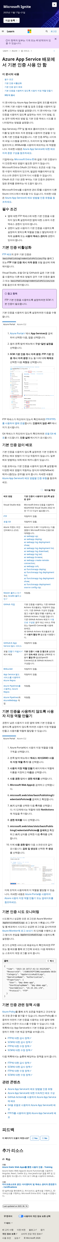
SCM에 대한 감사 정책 (19, 1042)
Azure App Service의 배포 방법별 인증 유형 (24, 478)
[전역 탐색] (3, 31)
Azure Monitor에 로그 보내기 (17, 930)
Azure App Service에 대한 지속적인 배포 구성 (31, 1093)
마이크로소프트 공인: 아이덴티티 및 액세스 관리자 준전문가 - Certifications (29, 1185)
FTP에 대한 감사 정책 (18, 1038)
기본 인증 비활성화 (13, 83)
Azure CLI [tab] (21, 324)
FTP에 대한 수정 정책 (18, 1046)
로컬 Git (7, 521)
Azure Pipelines (11, 697)
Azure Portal (16, 333)
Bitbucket (8, 668)
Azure (14, 50)
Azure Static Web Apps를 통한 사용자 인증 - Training (27, 1167)
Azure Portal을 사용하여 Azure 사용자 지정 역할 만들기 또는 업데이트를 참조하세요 (29, 898)
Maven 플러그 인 (11, 592)
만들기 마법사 (14, 651)
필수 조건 (9, 79)
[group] (29, 981)
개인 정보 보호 (8, 1233)
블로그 (32, 1229)
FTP (5, 516)
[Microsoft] (29, 31)
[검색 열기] (47, 31)
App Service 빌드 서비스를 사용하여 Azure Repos (12, 677)
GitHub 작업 (9, 604)
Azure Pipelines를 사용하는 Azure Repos (12, 688)
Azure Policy (8, 1011)
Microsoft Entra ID (24, 159)
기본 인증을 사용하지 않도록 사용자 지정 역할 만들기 (29, 90)
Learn (5, 50)
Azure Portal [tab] (9, 324)
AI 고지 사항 (7, 1229)
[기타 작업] (54, 51)
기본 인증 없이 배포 (13, 87)
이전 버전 (21, 1229)
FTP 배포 (6, 254)
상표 (16, 1238)
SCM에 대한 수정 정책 (19, 1050)
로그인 (54, 31)
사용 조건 (6, 1238)
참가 (43, 1229)
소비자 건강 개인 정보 (31, 1233)
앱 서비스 (25, 50)
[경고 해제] (54, 4)
